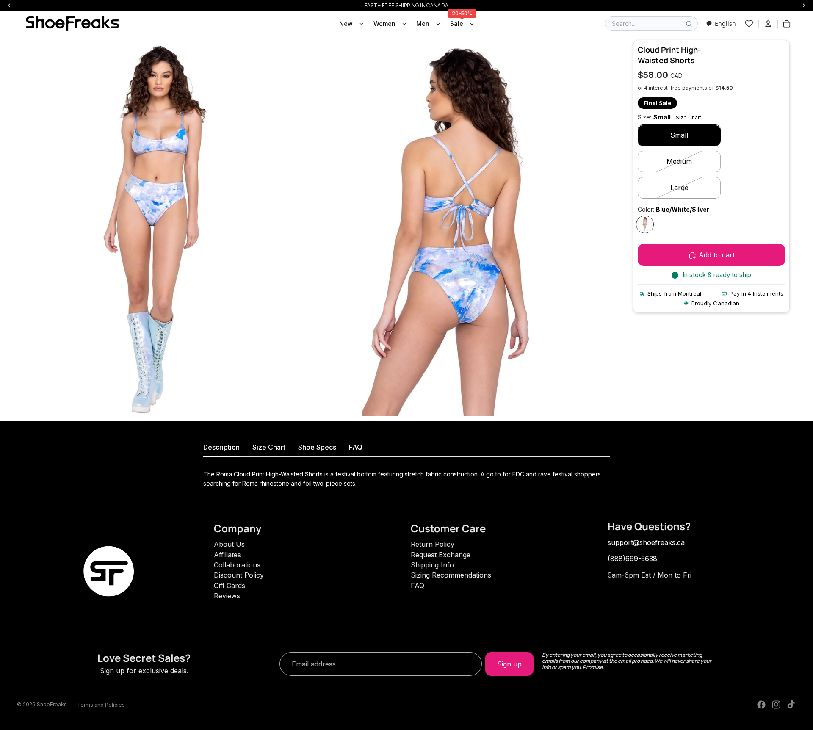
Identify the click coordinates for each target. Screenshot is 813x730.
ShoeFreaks (52, 704)
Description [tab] (221, 447)
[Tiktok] (791, 705)
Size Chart (688, 117)
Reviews (227, 596)
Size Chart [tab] (268, 447)
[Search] (689, 24)
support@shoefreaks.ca (646, 542)
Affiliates (227, 554)
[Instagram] (776, 705)
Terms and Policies (101, 705)
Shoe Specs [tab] (317, 447)
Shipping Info (432, 565)
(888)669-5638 (632, 558)
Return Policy (432, 544)
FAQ (417, 585)
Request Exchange (440, 554)
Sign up (509, 664)
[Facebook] (761, 705)
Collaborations (237, 565)
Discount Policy (239, 575)
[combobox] (721, 23)
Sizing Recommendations (451, 575)
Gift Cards (229, 585)
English (725, 23)
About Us (229, 544)
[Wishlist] (749, 23)
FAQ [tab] (355, 447)
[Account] (768, 23)
